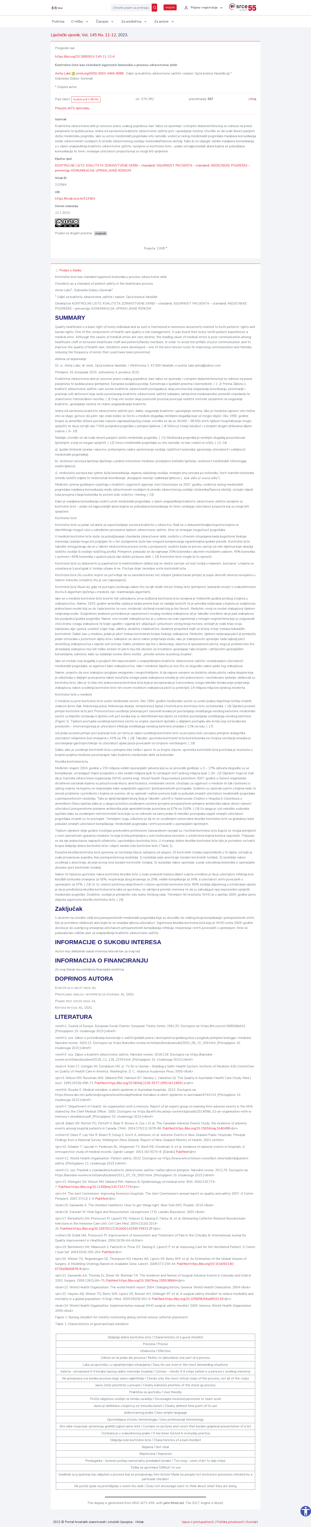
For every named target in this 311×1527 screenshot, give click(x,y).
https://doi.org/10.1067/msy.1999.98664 (148, 1280)
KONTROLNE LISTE (69, 165)
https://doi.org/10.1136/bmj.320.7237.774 (101, 1187)
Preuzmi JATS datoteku (72, 108)
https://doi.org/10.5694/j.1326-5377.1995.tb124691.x (146, 1083)
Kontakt (252, 1522)
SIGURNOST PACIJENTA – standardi (182, 165)
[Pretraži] (154, 8)
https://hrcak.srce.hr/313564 (75, 198)
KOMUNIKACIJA (82, 170)
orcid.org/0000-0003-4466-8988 (100, 73)
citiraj (252, 99)
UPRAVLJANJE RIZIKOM (113, 170)
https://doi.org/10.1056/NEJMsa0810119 (194, 1299)
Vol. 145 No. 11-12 (99, 35)
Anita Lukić (63, 73)
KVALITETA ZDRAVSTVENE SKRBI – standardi (120, 165)
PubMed (101, 1083)
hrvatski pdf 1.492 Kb (86, 99)
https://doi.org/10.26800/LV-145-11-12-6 (85, 56)
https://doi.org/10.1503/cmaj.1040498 (203, 1128)
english (170, 7)
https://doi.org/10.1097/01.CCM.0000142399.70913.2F (113, 1228)
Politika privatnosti (230, 1522)
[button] (203, 7)
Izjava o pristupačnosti (198, 1522)
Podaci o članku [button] (69, 270)
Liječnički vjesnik (65, 35)
